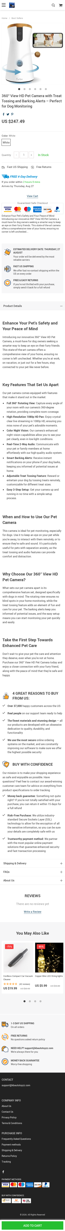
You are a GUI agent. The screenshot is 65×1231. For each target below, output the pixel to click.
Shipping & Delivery (12, 1150)
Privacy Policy (9, 1117)
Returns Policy (9, 1155)
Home (4, 18)
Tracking (6, 1161)
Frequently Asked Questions (16, 1138)
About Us (6, 1106)
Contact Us (7, 1111)
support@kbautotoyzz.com (16, 1085)
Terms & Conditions (12, 1123)
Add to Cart (32, 1225)
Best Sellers (17, 18)
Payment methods (11, 1144)
